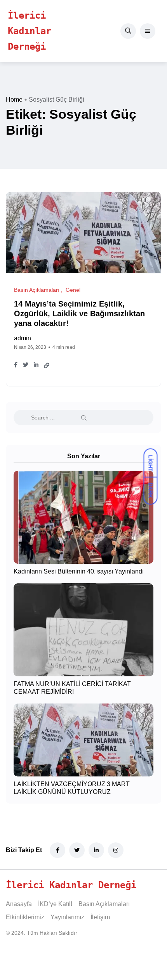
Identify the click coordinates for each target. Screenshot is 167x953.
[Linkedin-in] (96, 850)
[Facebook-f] (57, 850)
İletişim (100, 917)
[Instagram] (116, 850)
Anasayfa (19, 904)
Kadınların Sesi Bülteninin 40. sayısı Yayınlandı (79, 571)
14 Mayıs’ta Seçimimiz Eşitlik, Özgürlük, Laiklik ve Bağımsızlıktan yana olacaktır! (79, 314)
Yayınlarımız (67, 917)
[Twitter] (77, 850)
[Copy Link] (46, 365)
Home (14, 99)
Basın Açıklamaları (104, 904)
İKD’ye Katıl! (55, 904)
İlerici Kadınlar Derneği (29, 31)
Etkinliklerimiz (25, 917)
